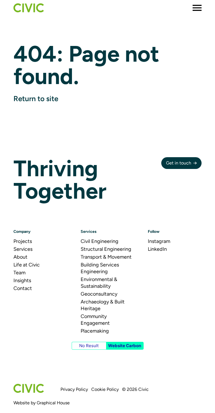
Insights (22, 280)
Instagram (159, 241)
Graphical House (53, 402)
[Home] (28, 7)
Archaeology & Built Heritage (103, 305)
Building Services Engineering (100, 268)
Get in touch (178, 163)
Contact (22, 288)
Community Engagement (95, 319)
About (20, 257)
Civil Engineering (99, 241)
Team (19, 273)
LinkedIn (157, 249)
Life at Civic (26, 265)
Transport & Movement (106, 257)
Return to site (35, 98)
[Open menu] (197, 7)
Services (22, 249)
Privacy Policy (74, 389)
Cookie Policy (105, 389)
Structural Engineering (106, 249)
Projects (22, 241)
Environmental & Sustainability (99, 282)
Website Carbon (124, 345)
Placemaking (95, 331)
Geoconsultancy (99, 294)
